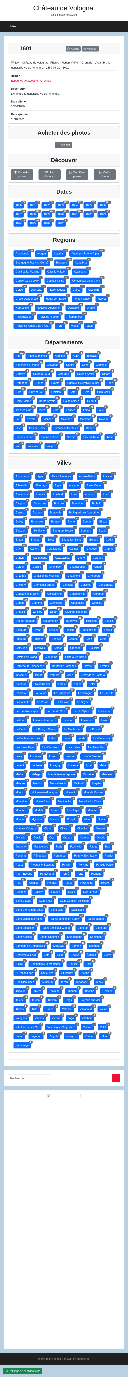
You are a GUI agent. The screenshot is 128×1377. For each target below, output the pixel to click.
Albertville (23, 484)
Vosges (52, 445)
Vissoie (88, 1026)
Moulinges (74, 809)
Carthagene (41, 557)
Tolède (21, 999)
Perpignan (61, 855)
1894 (20, 222)
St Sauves (48, 972)
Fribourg (22, 638)
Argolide (61, 355)
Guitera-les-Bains (76, 656)
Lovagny (56, 764)
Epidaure (22, 629)
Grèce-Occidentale (28, 298)
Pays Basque (25, 316)
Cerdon (21, 566)
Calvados (53, 364)
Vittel (104, 1026)
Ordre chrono (105, 174)
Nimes (103, 818)
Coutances (78, 602)
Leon (68, 737)
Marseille (89, 773)
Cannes (75, 548)
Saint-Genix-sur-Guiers (57, 927)
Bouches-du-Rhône (28, 364)
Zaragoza (72, 1035)
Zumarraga (23, 1044)
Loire (102, 409)
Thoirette (55, 990)
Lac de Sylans (83, 710)
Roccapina (87, 882)
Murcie (21, 818)
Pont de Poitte (105, 864)
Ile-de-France (83, 298)
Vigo (72, 1017)
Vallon (104, 1008)
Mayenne (67, 418)
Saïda (72, 891)
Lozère (32, 418)
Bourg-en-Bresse (64, 529)
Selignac (95, 945)
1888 (34, 213)
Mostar (56, 809)
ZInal (106, 1035)
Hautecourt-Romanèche (31, 665)
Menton (38, 782)
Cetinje (37, 566)
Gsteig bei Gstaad (27, 656)
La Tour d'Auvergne (28, 710)
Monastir (72, 791)
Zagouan (37, 1035)
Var (19, 445)
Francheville (90, 629)
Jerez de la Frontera (94, 674)
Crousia (21, 611)
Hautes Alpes (72, 400)
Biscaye (93, 355)
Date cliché (18, 101)
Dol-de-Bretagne (27, 620)
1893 (104, 213)
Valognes (22, 1017)
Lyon (90, 764)
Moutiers (94, 809)
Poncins (84, 864)
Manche (49, 418)
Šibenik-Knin (92, 436)
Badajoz (60, 502)
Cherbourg (95, 575)
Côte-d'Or (64, 373)
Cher (86, 364)
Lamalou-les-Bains (45, 719)
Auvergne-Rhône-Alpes (87, 252)
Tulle (36, 1008)
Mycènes (38, 818)
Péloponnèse (76, 316)
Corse (20, 289)
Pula (19, 882)
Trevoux (53, 999)
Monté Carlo (44, 800)
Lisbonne (36, 755)
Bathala (98, 502)
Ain (19, 355)
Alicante (75, 484)
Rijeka (69, 882)
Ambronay (23, 493)
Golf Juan (22, 647)
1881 (34, 204)
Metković (80, 782)
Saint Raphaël (97, 918)
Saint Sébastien (26, 927)
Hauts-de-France (57, 298)
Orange (68, 836)
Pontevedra (48, 873)
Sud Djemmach (26, 981)
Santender (97, 936)
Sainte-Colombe (50, 936)
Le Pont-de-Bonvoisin (30, 737)
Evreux (54, 629)
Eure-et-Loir (37, 391)
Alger (59, 484)
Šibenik (92, 954)
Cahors (35, 548)
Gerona (74, 638)
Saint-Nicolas (25, 936)
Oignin (49, 827)
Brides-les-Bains (73, 539)
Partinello (77, 845)
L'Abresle (22, 692)
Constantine (55, 593)
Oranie (92, 307)
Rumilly (39, 891)
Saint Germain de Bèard (75, 900)
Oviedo (102, 836)
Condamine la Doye (29, 593)
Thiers (38, 990)
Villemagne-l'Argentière (62, 1026)
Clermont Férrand (45, 584)
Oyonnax (22, 845)
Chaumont (75, 575)
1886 (104, 204)
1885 (90, 204)
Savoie (72, 436)
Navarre (105, 418)
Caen (20, 548)
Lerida (83, 737)
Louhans (38, 764)
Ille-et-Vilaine (25, 409)
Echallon (92, 620)
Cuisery (38, 611)
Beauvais (56, 511)
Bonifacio (40, 529)
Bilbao (104, 520)
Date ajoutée (19, 114)
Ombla (39, 836)
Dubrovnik (73, 620)
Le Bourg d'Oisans (46, 728)
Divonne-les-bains (77, 611)
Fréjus (109, 629)
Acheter (75, 48)
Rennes (53, 882)
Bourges (87, 529)
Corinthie (102, 364)
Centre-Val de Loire (28, 280)
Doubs (41, 382)
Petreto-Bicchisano (86, 855)
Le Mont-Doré (73, 728)
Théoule (22, 990)
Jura (56, 409)
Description (18, 88)
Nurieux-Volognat (27, 827)
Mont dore (23, 800)
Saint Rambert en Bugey (66, 918)
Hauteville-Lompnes (65, 665)
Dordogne (23, 382)
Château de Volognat (64, 8)
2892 (62, 222)
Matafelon (109, 773)
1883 (62, 204)
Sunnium (48, 981)
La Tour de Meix (57, 710)
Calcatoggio (55, 548)
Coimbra (68, 584)
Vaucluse (34, 445)
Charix (99, 566)
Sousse (74, 963)
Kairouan (22, 683)
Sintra (20, 963)
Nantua (55, 818)
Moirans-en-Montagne (46, 791)
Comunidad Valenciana (87, 280)
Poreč (66, 873)
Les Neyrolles (97, 746)
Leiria (87, 409)
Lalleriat (21, 719)
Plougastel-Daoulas (43, 864)
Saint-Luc (102, 927)
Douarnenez (51, 620)
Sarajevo (59, 945)
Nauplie (72, 818)
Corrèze (21, 373)
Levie (20, 755)
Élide (111, 382)
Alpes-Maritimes (38, 355)
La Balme (41, 692)
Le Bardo (22, 728)
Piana (20, 864)
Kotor (93, 683)
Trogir (69, 999)
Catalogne (81, 271)
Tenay (100, 981)
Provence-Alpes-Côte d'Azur (34, 325)
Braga (20, 539)
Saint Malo (58, 909)
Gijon (90, 638)
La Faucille (108, 692)
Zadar (20, 1035)
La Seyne (84, 701)
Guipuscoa (104, 391)
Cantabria (82, 261)
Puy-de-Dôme (38, 427)
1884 (76, 204)
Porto (81, 873)
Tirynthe (90, 990)
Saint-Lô (84, 927)
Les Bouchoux (102, 737)
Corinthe (38, 602)
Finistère (57, 391)
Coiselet (87, 584)
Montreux (22, 809)
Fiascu (71, 629)
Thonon (73, 990)
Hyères (105, 665)
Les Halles (75, 746)
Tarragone (83, 981)
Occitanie (74, 307)
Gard (74, 391)
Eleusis (110, 620)
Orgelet (85, 836)
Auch (107, 493)
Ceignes (99, 557)
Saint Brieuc (91, 891)
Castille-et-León (57, 271)
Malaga (37, 773)
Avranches (41, 502)
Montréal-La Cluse (91, 800)
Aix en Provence (62, 475)
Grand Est (95, 289)
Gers (87, 391)
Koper (78, 683)
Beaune (38, 511)
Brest (52, 539)
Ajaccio (108, 475)
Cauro (82, 557)
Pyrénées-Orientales (67, 427)
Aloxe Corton (95, 484)
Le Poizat (95, 728)
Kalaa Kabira (43, 683)
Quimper (35, 882)
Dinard (107, 373)
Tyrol (61, 325)
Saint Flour (46, 900)
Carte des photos (24, 174)
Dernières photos (79, 174)
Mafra (104, 764)
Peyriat (110, 855)
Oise (19, 427)
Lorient (21, 764)
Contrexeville (79, 593)
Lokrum (71, 755)
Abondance (24, 475)
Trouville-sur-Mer (91, 999)
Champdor (56, 566)
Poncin (67, 864)
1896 (48, 222)
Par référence (49, 174)
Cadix (110, 539)
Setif (61, 954)
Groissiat (94, 647)
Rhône (91, 427)
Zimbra (90, 1035)
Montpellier (65, 800)
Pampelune (42, 845)
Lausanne (88, 719)
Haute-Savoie (48, 400)
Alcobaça (42, 484)
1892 (90, 213)
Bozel (103, 529)
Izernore (56, 674)
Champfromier (79, 566)
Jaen (71, 674)
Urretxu (51, 1008)
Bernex (88, 520)
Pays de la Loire (50, 316)
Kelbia (63, 683)
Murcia (103, 298)
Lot (19, 418)
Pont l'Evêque (25, 873)
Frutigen (40, 638)
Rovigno (22, 891)
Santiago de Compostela (31, 945)
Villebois (88, 1017)
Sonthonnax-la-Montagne (47, 963)
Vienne (57, 1017)
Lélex (53, 737)
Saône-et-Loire (26, 436)
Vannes (40, 1017)
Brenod (36, 539)
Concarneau (106, 584)
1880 (20, 204)
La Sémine (64, 701)
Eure (20, 391)
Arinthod (59, 493)
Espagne (16, 80)
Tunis (111, 436)
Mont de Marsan (94, 791)
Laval (105, 719)
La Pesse (44, 701)
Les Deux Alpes (26, 746)
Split (89, 963)
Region (15, 75)
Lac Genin (105, 710)
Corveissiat (57, 602)
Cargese (92, 548)
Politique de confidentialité (24, 1371)
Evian (39, 629)
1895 (34, 222)
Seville (76, 954)
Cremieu (98, 602)
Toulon (37, 999)
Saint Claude (24, 900)
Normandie (23, 307)
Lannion (69, 719)
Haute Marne (24, 400)
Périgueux (41, 855)
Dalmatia (37, 289)
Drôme (56, 382)
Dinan (55, 611)
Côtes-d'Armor (86, 373)
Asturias (60, 252)
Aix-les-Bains (88, 475)
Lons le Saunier (92, 755)
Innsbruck (22, 674)
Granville (41, 647)
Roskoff (106, 882)
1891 (76, 213)
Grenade (45, 80)
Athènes (91, 493)
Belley (20, 520)
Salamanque (75, 936)
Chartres (22, 575)
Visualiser (92, 48)
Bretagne (62, 261)
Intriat (39, 674)
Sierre (108, 954)
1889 (48, 213)
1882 (48, 204)
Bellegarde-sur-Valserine (85, 511)
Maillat (21, 773)
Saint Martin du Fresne (30, 918)
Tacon (65, 981)
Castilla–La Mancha (29, 271)
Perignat (22, 855)
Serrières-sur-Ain (27, 954)
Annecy (41, 493)
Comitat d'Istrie (56, 280)
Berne (72, 520)
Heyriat (89, 665)
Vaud (90, 325)
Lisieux (54, 755)
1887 (20, 213)
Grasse (59, 647)
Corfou (21, 602)
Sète (48, 954)
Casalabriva (63, 557)
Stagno (86, 972)
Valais (76, 325)
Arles (75, 493)
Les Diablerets (52, 746)
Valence (68, 1008)
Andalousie (31, 80)
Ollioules (83, 827)
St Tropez (68, 972)
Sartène (77, 945)
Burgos (94, 539)
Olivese (65, 827)
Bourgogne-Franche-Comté (33, 261)
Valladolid (87, 1008)
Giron (104, 638)
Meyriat (97, 782)
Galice (77, 289)
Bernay (56, 520)
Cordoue (99, 593)
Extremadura (58, 289)
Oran (53, 836)
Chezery (22, 584)
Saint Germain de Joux (30, 909)
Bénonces (38, 520)
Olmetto (101, 827)
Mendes (21, 782)
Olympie (22, 836)
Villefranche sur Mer (29, 1026)
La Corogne (86, 692)
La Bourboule (63, 692)
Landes (71, 409)
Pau (108, 845)
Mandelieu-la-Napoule (62, 773)
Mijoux (21, 791)
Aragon (42, 252)
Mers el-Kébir (59, 782)
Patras (94, 845)
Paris (60, 845)
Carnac (110, 548)
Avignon (22, 502)
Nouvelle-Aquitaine (49, 307)
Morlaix (40, 809)
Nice (88, 818)
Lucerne (74, 764)
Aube (77, 355)
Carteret (21, 557)
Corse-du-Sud (42, 373)
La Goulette (24, 701)
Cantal (71, 364)
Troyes (21, 1008)
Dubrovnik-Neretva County (84, 382)
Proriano (97, 873)
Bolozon (22, 529)
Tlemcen (108, 990)
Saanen (56, 891)
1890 (62, 213)
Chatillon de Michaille (48, 575)
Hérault (92, 400)
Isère (43, 409)
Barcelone (79, 502)
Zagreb (54, 1035)
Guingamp (52, 656)
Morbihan (86, 418)
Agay (41, 475)
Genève (57, 638)
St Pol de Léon (25, 972)
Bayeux (21, 511)
